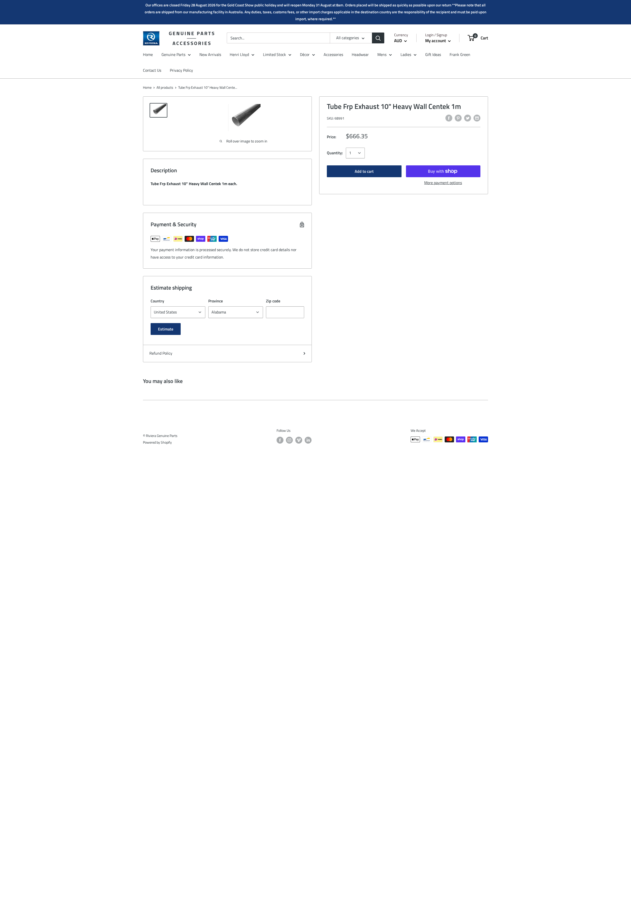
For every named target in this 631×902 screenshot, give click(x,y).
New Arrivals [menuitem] (210, 54)
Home (147, 87)
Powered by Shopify (157, 442)
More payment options (443, 183)
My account (436, 40)
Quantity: (335, 153)
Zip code (273, 301)
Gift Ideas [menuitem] (433, 54)
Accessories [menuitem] (333, 54)
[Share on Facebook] (448, 117)
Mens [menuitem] (381, 54)
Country (157, 301)
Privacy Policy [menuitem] (181, 70)
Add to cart (364, 171)
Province (215, 301)
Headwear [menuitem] (360, 54)
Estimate (165, 329)
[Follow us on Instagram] (289, 440)
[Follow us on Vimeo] (298, 440)
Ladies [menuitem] (406, 54)
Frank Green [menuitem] (460, 54)
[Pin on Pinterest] (458, 117)
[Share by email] (476, 117)
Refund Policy (160, 353)
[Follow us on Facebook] (280, 440)
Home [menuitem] (148, 54)
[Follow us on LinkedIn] (308, 440)
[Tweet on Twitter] (467, 117)
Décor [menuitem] (305, 54)
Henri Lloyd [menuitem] (239, 54)
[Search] (378, 38)
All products (165, 87)
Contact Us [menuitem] (152, 70)
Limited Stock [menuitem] (274, 54)
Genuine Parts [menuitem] (173, 54)
